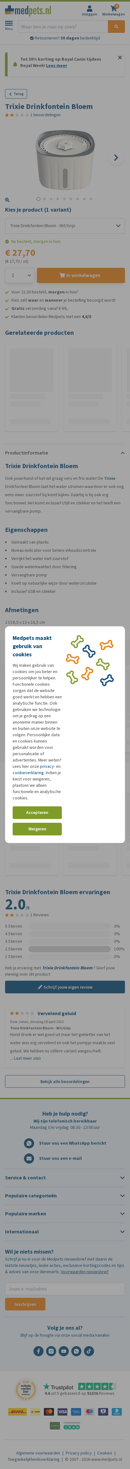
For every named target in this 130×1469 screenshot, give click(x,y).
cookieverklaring (28, 773)
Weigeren (37, 829)
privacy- (47, 766)
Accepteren (37, 813)
